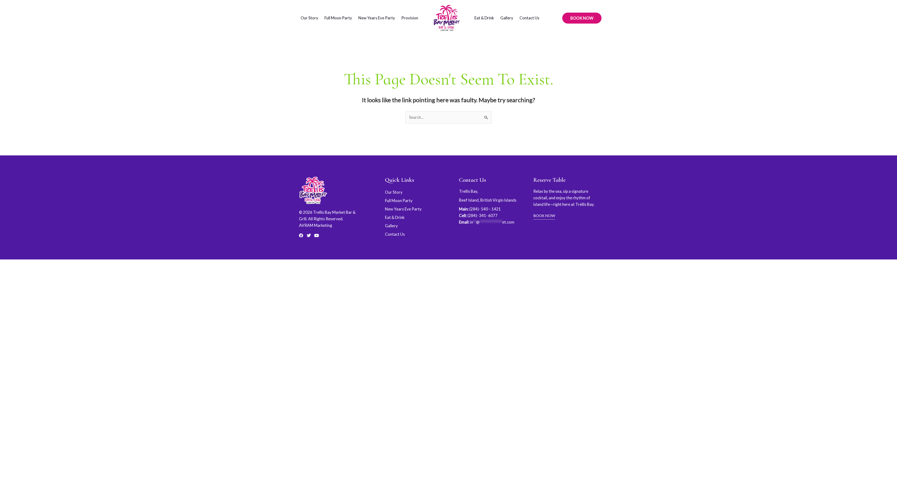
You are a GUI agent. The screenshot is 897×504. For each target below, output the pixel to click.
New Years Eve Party (376, 17)
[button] (582, 18)
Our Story (309, 17)
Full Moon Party (338, 17)
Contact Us (529, 17)
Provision (409, 17)
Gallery (506, 17)
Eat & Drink (484, 17)
